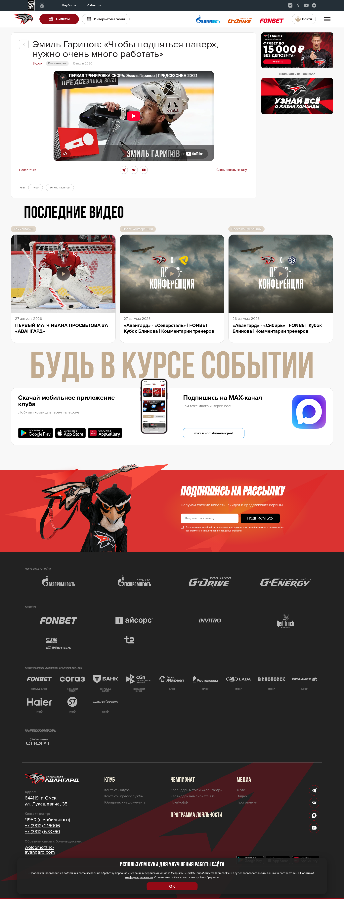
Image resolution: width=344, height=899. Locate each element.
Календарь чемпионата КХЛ (194, 796)
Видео (242, 796)
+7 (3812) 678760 (42, 831)
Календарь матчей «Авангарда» (196, 790)
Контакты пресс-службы (124, 796)
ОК (172, 886)
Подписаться (260, 518)
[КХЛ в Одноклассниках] (298, 5)
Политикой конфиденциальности (223, 530)
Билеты (63, 19)
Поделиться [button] (27, 170)
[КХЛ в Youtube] (306, 5)
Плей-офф (179, 802)
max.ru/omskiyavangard (213, 433)
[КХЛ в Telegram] (314, 5)
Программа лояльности (196, 815)
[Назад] (24, 44)
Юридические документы (125, 802)
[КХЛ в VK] (290, 5)
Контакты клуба (117, 790)
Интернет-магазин (109, 19)
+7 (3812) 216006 (42, 825)
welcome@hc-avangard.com (40, 850)
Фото (241, 790)
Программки (247, 802)
